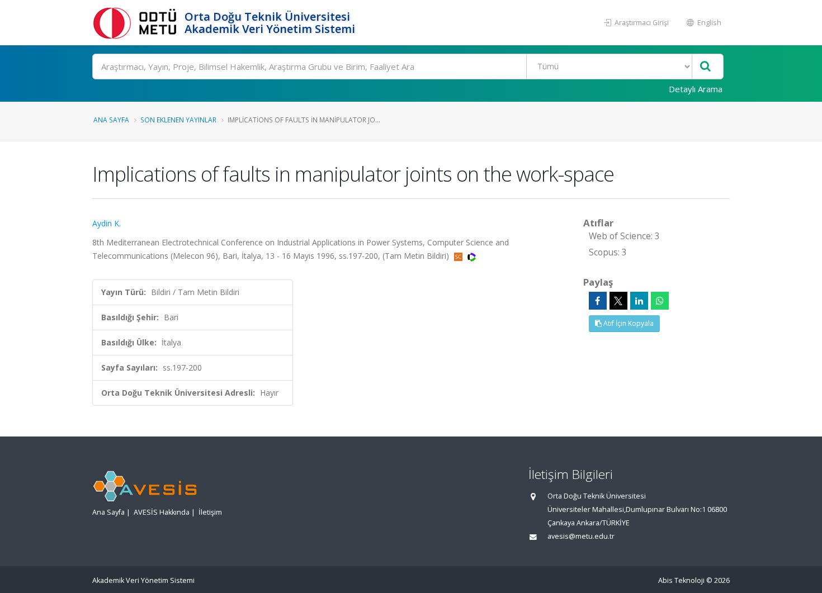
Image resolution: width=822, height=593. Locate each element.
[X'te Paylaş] (618, 301)
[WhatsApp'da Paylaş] (660, 301)
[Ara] (705, 66)
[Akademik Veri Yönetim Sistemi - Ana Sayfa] (137, 22)
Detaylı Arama (695, 88)
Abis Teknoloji (681, 580)
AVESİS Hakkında (162, 512)
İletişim (210, 512)
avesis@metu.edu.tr (581, 536)
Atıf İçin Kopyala (628, 323)
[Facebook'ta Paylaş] (598, 301)
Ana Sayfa (111, 119)
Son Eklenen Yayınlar (178, 119)
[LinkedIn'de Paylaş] (639, 301)
